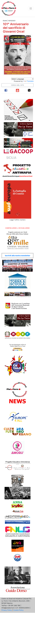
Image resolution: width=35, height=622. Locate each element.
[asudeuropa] (17, 199)
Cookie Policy (18, 610)
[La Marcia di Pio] (17, 481)
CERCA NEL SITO (17, 85)
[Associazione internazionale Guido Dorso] (18, 589)
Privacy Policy (6, 610)
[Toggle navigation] (30, 8)
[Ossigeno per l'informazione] (17, 522)
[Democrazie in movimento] (17, 558)
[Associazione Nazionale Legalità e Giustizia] (17, 532)
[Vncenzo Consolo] (18, 575)
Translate (30, 81)
